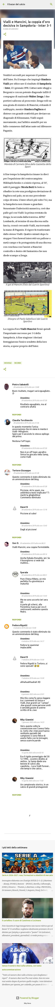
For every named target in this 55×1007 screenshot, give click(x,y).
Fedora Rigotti (19, 625)
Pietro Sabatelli (20, 384)
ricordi (18, 363)
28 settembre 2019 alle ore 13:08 (26, 387)
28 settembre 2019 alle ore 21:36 (26, 423)
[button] (4, 34)
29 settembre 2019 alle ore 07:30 (34, 400)
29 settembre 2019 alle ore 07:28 (34, 486)
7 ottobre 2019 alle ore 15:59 (32, 678)
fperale (24, 572)
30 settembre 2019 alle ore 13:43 (34, 526)
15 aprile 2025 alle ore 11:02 (32, 781)
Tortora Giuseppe (21, 470)
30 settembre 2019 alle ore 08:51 (34, 575)
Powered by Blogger (29, 998)
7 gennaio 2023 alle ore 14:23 (32, 722)
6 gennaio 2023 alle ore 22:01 (32, 694)
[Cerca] (51, 4)
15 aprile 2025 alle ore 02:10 (32, 753)
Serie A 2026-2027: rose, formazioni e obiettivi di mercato (27, 875)
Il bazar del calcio (16, 4)
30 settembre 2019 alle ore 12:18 (34, 510)
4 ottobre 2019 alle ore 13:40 (24, 628)
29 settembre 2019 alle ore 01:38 (26, 473)
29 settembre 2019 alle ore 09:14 (34, 554)
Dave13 (24, 507)
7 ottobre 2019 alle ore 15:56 (32, 660)
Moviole (7, 363)
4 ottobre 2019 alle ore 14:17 (32, 641)
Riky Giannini (27, 719)
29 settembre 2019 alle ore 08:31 (32, 543)
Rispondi (16, 415)
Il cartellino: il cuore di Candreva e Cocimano (21, 920)
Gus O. (15, 543)
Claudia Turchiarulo (22, 420)
